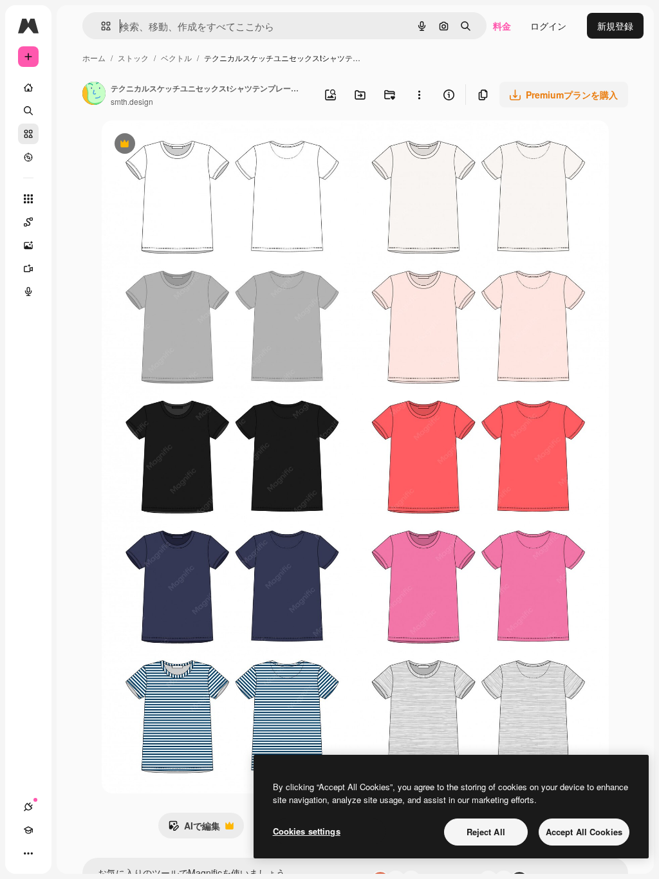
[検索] (28, 110)
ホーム (94, 57)
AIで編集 (194, 828)
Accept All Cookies (584, 832)
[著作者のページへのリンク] (94, 94)
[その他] (28, 853)
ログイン (548, 25)
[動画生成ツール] (28, 268)
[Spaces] (28, 222)
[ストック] (28, 134)
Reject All (486, 832)
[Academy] (28, 830)
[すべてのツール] (28, 199)
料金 (502, 25)
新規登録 (615, 25)
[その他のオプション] (419, 94)
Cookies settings (306, 831)
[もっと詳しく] (28, 157)
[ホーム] (28, 87)
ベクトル (176, 57)
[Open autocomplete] (100, 26)
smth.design (132, 101)
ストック (133, 57)
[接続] (28, 807)
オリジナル (190, 145)
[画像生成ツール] (28, 245)
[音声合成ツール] (28, 291)
